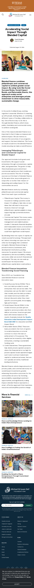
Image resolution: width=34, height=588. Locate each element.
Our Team (20, 529)
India (23, 25)
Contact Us (20, 547)
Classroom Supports (7, 524)
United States (5, 557)
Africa (3, 547)
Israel (3, 552)
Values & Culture (21, 526)
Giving (19, 524)
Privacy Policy (19, 577)
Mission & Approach (22, 521)
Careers (19, 541)
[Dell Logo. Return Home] (17, 15)
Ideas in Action (21, 555)
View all (28, 395)
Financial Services (13, 25)
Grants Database (21, 549)
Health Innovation (6, 534)
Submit (28, 505)
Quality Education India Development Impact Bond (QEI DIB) (18, 319)
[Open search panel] (2, 14)
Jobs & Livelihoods (6, 529)
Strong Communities (7, 537)
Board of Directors (22, 532)
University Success (6, 526)
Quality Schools (6, 521)
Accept (16, 584)
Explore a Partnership (22, 544)
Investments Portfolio (22, 552)
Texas (3, 555)
